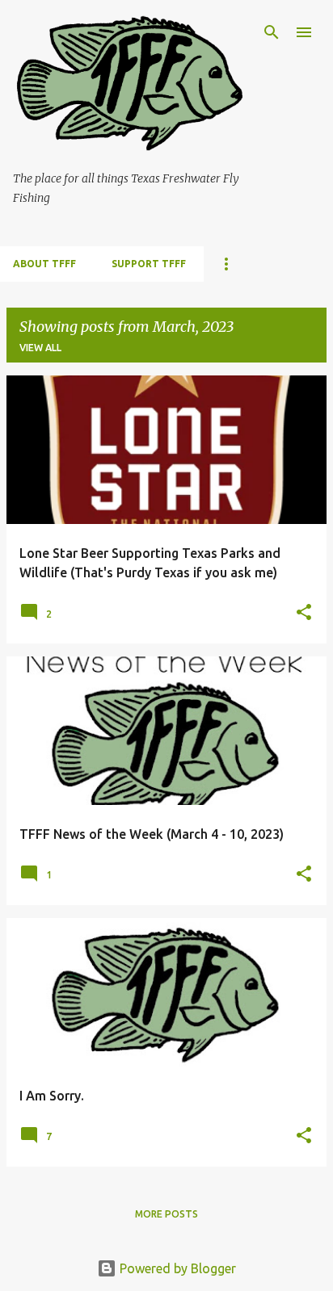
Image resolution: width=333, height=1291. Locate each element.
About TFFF (44, 263)
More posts (166, 1214)
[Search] (271, 32)
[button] (304, 613)
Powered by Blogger (176, 1268)
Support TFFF (149, 263)
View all (40, 347)
